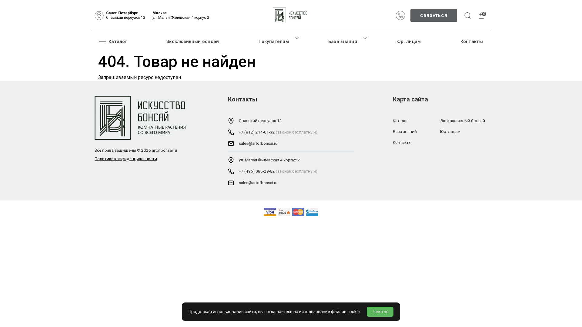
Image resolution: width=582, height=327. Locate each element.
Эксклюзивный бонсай (192, 41)
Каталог (118, 41)
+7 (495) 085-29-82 (257, 171)
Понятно (380, 311)
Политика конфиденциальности (126, 158)
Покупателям (274, 41)
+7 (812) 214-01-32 (257, 132)
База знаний (342, 41)
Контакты (471, 41)
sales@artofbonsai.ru (258, 143)
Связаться (433, 15)
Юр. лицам (408, 41)
